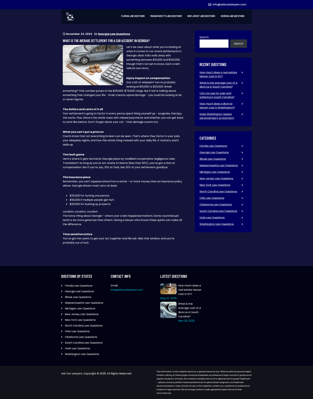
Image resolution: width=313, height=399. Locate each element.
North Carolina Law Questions (218, 191)
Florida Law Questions (133, 15)
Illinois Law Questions (213, 159)
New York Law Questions (215, 185)
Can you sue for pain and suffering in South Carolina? (217, 95)
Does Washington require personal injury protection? (217, 116)
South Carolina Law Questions (218, 211)
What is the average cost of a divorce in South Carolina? (218, 85)
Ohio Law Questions (212, 198)
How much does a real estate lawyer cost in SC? (218, 74)
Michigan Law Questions (215, 172)
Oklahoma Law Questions (216, 204)
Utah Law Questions (212, 217)
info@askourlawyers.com (229, 4)
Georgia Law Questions (232, 15)
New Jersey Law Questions (201, 15)
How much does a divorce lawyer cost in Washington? (217, 105)
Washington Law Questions (217, 224)
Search (204, 37)
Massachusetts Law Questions (166, 15)
